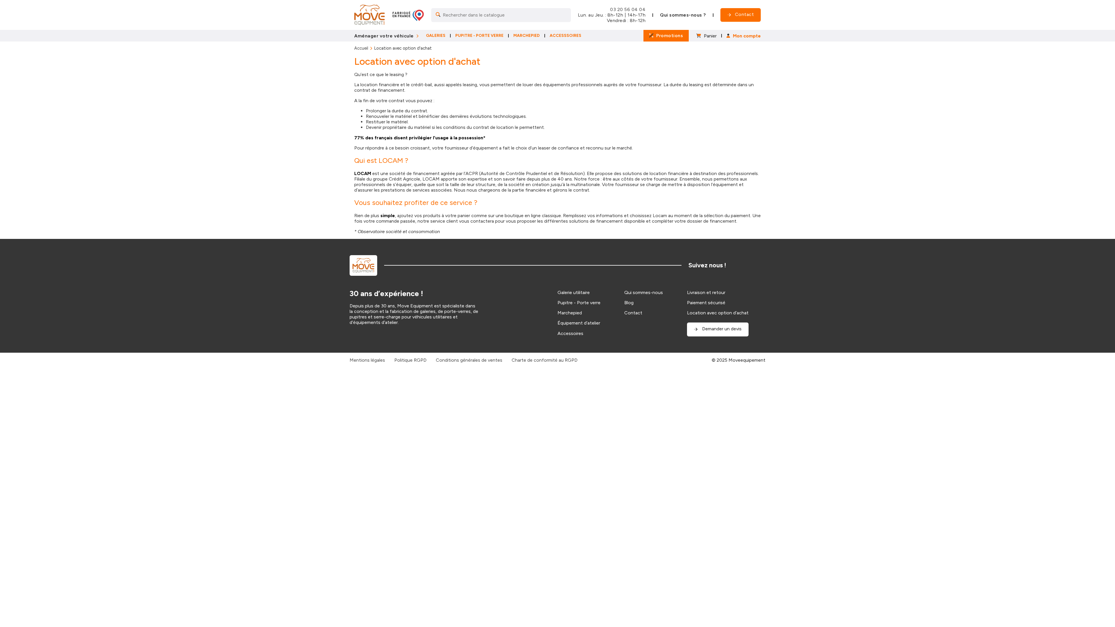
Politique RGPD (410, 360)
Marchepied (570, 313)
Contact (633, 313)
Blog (629, 302)
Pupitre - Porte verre (579, 302)
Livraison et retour (706, 292)
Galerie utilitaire (574, 292)
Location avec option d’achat (718, 313)
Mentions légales (367, 360)
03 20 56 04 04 (627, 9)
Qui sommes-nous (643, 292)
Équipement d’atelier (579, 323)
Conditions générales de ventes (469, 360)
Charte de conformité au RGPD (545, 360)
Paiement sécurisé (706, 302)
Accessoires (570, 333)
